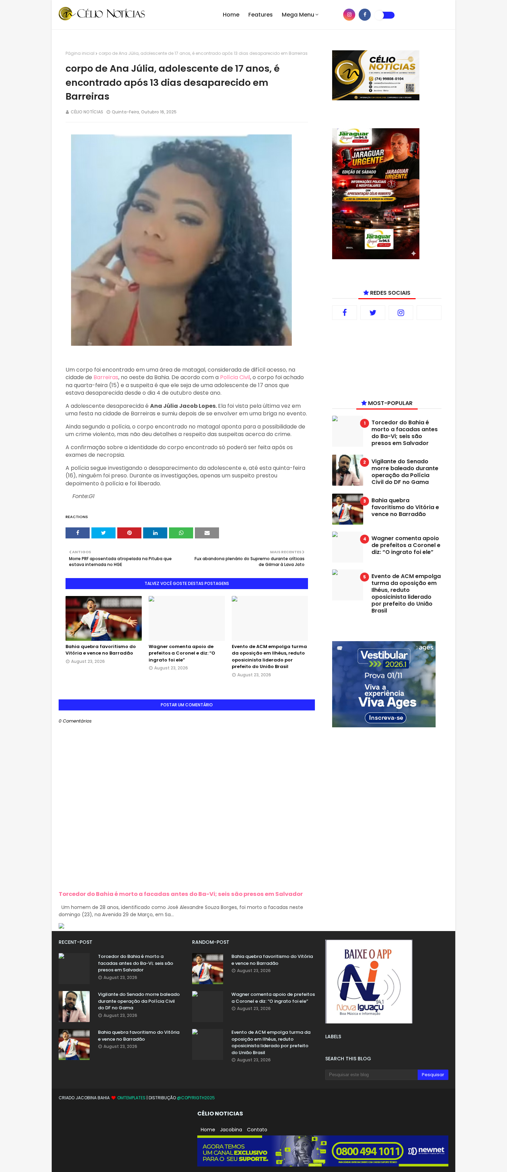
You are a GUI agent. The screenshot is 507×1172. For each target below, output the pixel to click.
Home (208, 1129)
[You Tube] (429, 312)
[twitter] (372, 312)
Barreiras (105, 377)
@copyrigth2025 (196, 1098)
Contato (257, 1129)
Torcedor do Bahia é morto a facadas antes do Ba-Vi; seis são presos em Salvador (181, 894)
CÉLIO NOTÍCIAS (87, 112)
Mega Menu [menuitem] (298, 15)
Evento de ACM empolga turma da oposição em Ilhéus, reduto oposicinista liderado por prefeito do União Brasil (269, 656)
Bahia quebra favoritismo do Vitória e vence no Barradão (101, 650)
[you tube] (334, 15)
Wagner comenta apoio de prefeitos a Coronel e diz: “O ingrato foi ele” (182, 653)
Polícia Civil (235, 377)
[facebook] (365, 15)
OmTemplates (131, 1098)
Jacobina (231, 1129)
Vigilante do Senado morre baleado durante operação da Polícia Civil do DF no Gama (404, 472)
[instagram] (349, 15)
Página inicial (80, 53)
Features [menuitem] (260, 15)
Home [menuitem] (231, 15)
